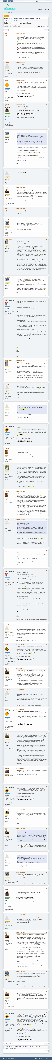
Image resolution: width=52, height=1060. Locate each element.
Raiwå (7, 299)
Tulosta (46, 30)
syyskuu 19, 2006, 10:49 (20, 971)
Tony (7, 403)
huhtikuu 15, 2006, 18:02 (20, 425)
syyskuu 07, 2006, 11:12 (20, 828)
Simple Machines (11, 1058)
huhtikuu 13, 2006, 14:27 (20, 239)
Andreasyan (9, 239)
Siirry (30, 1050)
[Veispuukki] (5, 201)
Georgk (8, 689)
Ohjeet (36, 1058)
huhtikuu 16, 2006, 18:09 (20, 491)
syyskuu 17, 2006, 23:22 (20, 853)
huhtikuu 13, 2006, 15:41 (20, 360)
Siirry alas (6, 30)
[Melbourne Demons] (5, 95)
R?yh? (7, 810)
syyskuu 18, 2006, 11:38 (20, 872)
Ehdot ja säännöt (41, 1058)
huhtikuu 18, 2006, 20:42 (20, 569)
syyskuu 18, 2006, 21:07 (20, 887)
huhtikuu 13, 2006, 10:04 (20, 219)
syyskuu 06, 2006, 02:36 (20, 785)
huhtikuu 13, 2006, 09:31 (20, 208)
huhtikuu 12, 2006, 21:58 (20, 62)
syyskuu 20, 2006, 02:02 (20, 1011)
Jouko (39, 18)
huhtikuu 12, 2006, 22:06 (20, 80)
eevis (7, 80)
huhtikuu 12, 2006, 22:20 (20, 104)
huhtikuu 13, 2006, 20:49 (20, 384)
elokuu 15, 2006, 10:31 (20, 733)
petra (7, 519)
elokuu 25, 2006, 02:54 (20, 768)
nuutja (8, 853)
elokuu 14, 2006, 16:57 (20, 689)
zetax (7, 768)
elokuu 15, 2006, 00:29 (20, 709)
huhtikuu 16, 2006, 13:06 (20, 448)
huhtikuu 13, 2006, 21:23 (20, 402)
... (15, 30)
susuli (7, 625)
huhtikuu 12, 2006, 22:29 (20, 131)
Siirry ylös (6, 1043)
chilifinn (8, 449)
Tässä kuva (19, 740)
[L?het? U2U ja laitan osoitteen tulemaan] (5, 395)
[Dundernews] (5, 121)
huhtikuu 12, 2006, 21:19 (20, 33)
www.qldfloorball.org (30, 117)
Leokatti (8, 131)
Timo (7, 187)
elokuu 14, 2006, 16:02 (20, 644)
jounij (7, 220)
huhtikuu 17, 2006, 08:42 (20, 519)
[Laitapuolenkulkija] (5, 778)
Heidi (7, 465)
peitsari (35, 994)
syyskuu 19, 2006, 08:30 (20, 932)
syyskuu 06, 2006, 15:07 (20, 809)
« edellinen (39, 26)
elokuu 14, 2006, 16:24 (20, 668)
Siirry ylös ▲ (47, 1058)
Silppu (7, 170)
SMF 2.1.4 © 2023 (6, 1058)
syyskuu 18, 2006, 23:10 (20, 914)
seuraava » (45, 26)
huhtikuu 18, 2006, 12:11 (20, 549)
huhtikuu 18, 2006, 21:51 (20, 624)
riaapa (7, 62)
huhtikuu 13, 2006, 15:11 (20, 277)
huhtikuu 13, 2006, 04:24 (20, 187)
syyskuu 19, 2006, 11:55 (20, 990)
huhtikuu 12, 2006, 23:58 (20, 169)
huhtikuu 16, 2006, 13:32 (20, 465)
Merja (7, 384)
